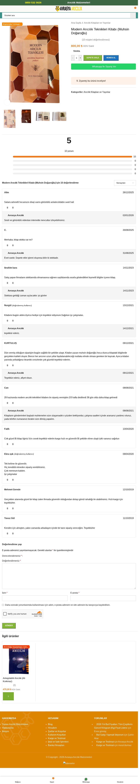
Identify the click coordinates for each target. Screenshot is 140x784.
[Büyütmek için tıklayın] (7, 102)
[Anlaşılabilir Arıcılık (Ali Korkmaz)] (19, 660)
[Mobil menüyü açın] (3, 9)
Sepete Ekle (92, 58)
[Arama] (133, 15)
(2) (14, 685)
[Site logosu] (69, 8)
